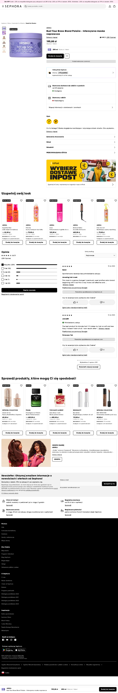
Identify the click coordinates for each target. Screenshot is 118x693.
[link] (29, 290)
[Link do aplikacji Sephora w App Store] (20, 650)
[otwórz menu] (2, 6)
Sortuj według (89, 251)
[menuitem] (110, 6)
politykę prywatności (32, 490)
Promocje (21, 657)
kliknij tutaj (21, 655)
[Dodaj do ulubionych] (21, 200)
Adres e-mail (64, 480)
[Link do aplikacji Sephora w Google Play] (8, 650)
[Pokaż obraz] (4, 28)
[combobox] (101, 255)
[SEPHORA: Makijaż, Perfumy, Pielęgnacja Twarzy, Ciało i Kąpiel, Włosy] (13, 6)
